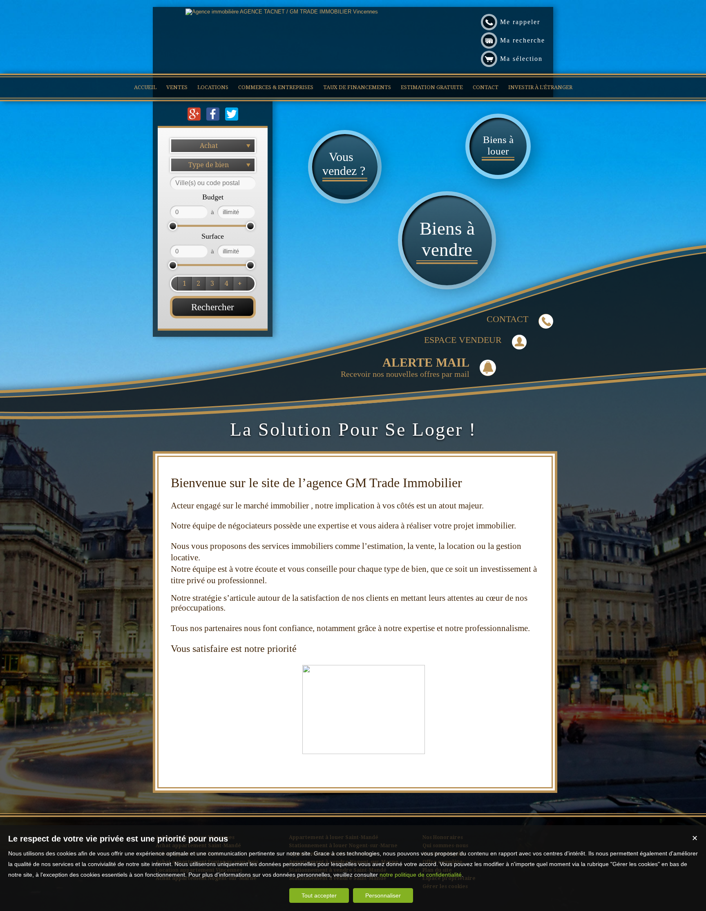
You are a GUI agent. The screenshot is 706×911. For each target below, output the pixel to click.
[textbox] (213, 183)
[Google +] (195, 119)
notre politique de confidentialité (421, 874)
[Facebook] (213, 119)
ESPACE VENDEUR (463, 340)
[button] (184, 284)
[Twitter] (231, 119)
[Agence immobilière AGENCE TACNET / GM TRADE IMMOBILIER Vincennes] (281, 12)
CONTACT (507, 319)
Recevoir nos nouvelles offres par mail (405, 367)
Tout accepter (319, 895)
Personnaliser (383, 895)
